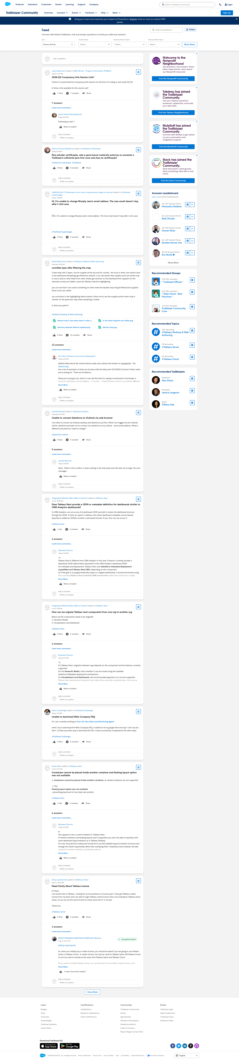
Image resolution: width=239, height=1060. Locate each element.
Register (133, 19)
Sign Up (227, 12)
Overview (48, 12)
